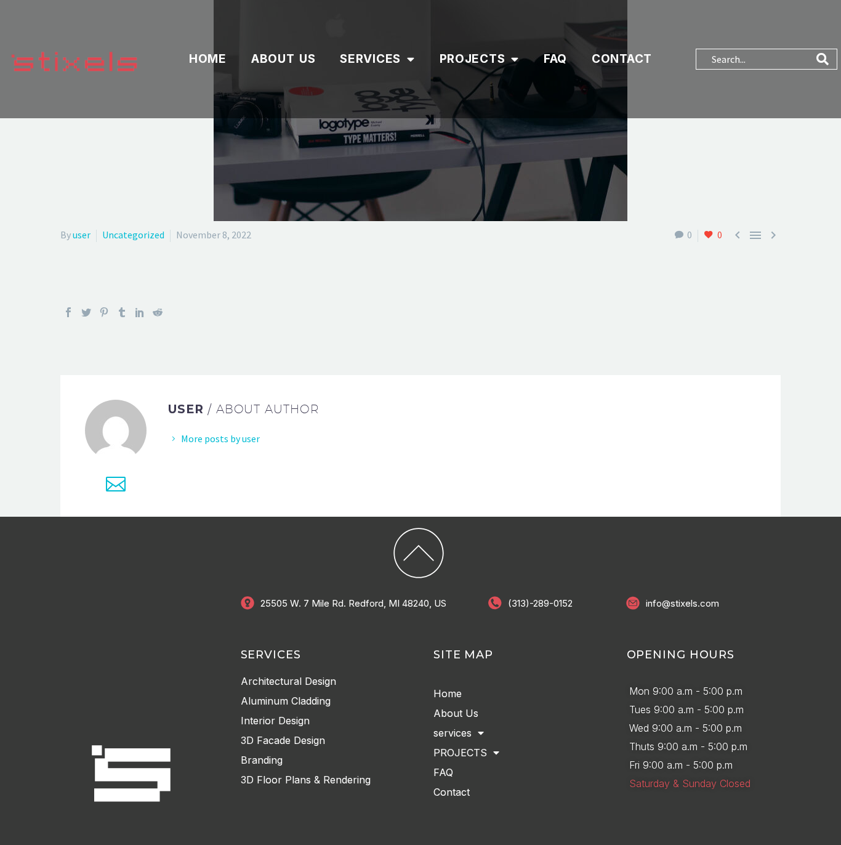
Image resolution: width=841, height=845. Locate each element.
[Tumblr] (122, 312)
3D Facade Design (283, 740)
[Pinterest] (104, 312)
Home (208, 59)
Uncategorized (133, 234)
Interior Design (275, 720)
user (82, 234)
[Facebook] (68, 312)
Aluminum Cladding (286, 701)
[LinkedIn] (140, 312)
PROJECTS (472, 59)
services (370, 59)
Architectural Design (288, 681)
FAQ (555, 59)
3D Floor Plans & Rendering (306, 780)
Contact (622, 59)
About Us (283, 59)
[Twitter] (86, 312)
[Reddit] (158, 312)
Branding (262, 760)
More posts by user (220, 438)
